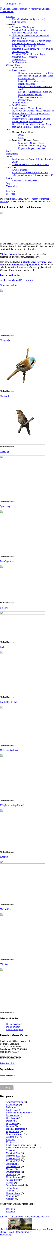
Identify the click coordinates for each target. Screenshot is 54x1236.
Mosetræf (10, 1150)
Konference (11, 1142)
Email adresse (7, 1075)
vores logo (34, 264)
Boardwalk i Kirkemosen (18, 1112)
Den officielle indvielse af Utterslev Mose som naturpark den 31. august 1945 (31, 42)
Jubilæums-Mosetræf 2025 (24, 32)
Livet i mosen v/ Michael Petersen (22, 1147)
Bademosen (11, 1107)
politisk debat (12, 1180)
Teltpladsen (11, 1188)
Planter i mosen (13, 1177)
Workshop (11, 1198)
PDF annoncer (19, 22)
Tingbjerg (10, 1190)
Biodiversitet (12, 1110)
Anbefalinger (12, 1104)
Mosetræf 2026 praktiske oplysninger (29, 30)
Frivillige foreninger (15, 1129)
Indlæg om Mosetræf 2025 (24, 46)
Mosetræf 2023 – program (24, 57)
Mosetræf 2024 (13, 1158)
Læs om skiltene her (10, 275)
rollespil (10, 1182)
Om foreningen (13, 1172)
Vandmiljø (11, 1196)
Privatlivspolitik (7, 1063)
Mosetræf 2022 (19, 59)
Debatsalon (11, 1118)
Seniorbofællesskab (15, 1185)
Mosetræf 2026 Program (23, 27)
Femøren (10, 1126)
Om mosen (11, 1174)
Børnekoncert (12, 1115)
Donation (10, 1120)
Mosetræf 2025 (13, 1161)
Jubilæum (10, 1139)
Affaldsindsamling (14, 1102)
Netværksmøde (13, 1166)
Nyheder (10, 1169)
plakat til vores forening (33, 262)
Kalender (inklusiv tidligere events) (28, 19)
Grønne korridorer (14, 1134)
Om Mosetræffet (20, 62)
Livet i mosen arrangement (18, 1145)
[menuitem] (30, 19)
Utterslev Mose (13, 1193)
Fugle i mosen (12, 1131)
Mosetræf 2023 (13, 1155)
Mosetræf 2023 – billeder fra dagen (28, 54)
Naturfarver (11, 1163)
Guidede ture (12, 1137)
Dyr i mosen (12, 1123)
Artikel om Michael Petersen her (16, 280)
